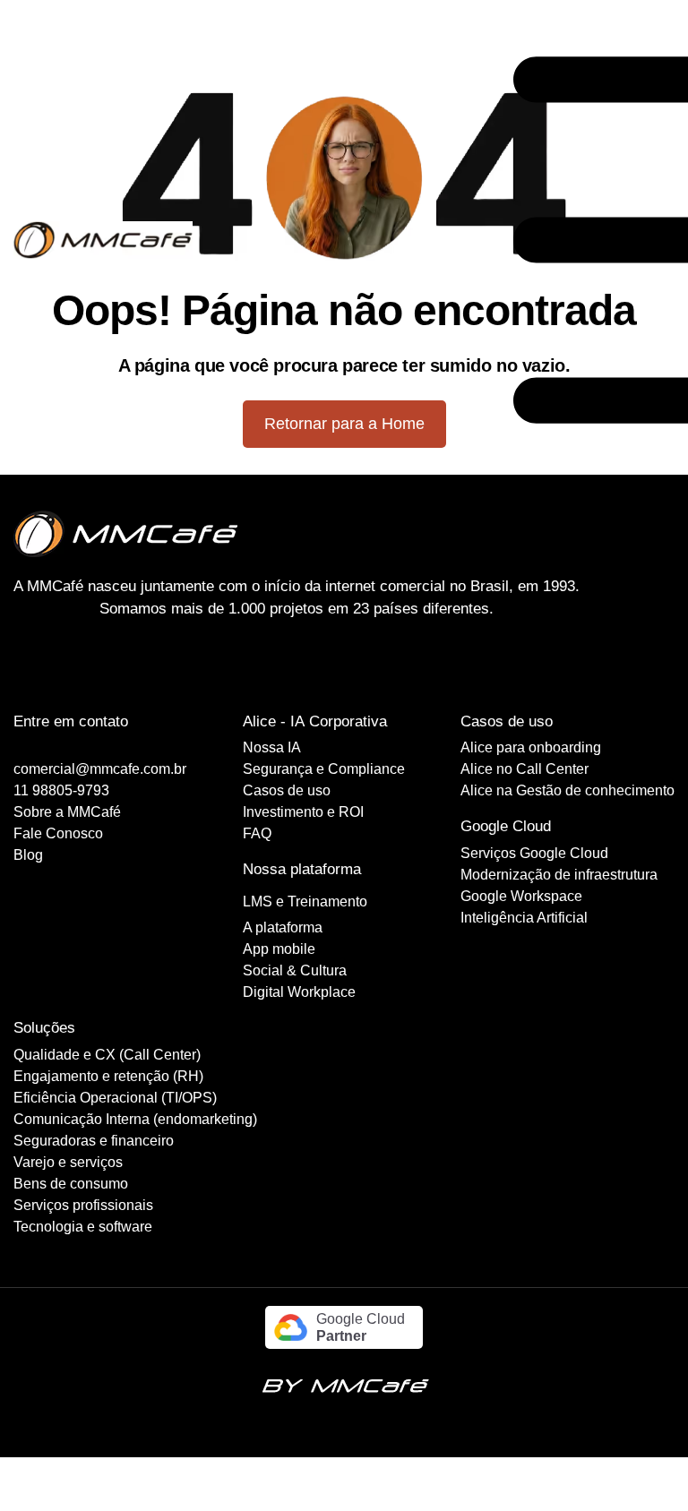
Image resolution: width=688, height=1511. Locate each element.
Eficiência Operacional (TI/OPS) (115, 1097)
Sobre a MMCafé (67, 812)
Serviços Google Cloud (534, 853)
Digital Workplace (299, 992)
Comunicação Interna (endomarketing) (135, 1119)
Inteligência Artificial (524, 917)
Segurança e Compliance (324, 769)
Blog (28, 855)
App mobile (279, 949)
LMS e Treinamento (305, 901)
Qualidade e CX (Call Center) (107, 1054)
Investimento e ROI (303, 812)
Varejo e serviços (68, 1162)
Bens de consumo (70, 1183)
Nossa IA (272, 747)
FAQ (257, 833)
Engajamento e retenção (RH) (108, 1076)
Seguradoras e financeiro (93, 1140)
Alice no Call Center (524, 769)
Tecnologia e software (82, 1226)
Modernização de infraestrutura (559, 874)
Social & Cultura (295, 970)
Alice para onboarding (530, 747)
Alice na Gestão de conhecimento (567, 790)
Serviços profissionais (83, 1205)
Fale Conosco (58, 833)
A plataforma (282, 927)
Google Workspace (521, 896)
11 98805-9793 (61, 790)
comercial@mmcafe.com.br (99, 769)
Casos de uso (287, 790)
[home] (103, 240)
